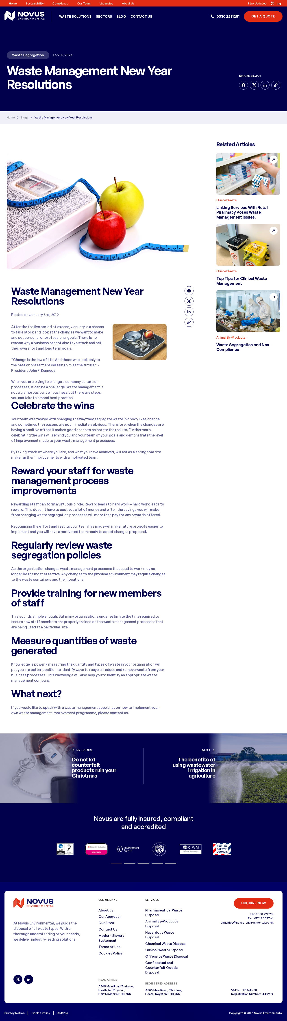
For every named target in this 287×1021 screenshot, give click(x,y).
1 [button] (116, 863)
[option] (65, 849)
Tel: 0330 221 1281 (262, 914)
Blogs (24, 117)
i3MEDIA (62, 1013)
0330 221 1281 (228, 16)
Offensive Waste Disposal (166, 956)
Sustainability (34, 3)
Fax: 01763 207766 (261, 918)
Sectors (104, 16)
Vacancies (106, 3)
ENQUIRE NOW (253, 903)
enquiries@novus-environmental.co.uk (247, 922)
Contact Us (141, 16)
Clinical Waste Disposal (164, 950)
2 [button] (130, 863)
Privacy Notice (14, 1013)
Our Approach (110, 916)
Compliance (60, 3)
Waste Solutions (75, 16)
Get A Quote (263, 16)
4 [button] (157, 863)
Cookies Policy (110, 953)
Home (13, 3)
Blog (121, 16)
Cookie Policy (40, 1013)
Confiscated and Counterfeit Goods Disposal (161, 967)
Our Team (84, 3)
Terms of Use (109, 947)
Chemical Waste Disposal (166, 943)
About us (128, 3)
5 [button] (171, 863)
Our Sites (106, 923)
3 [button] (143, 863)
